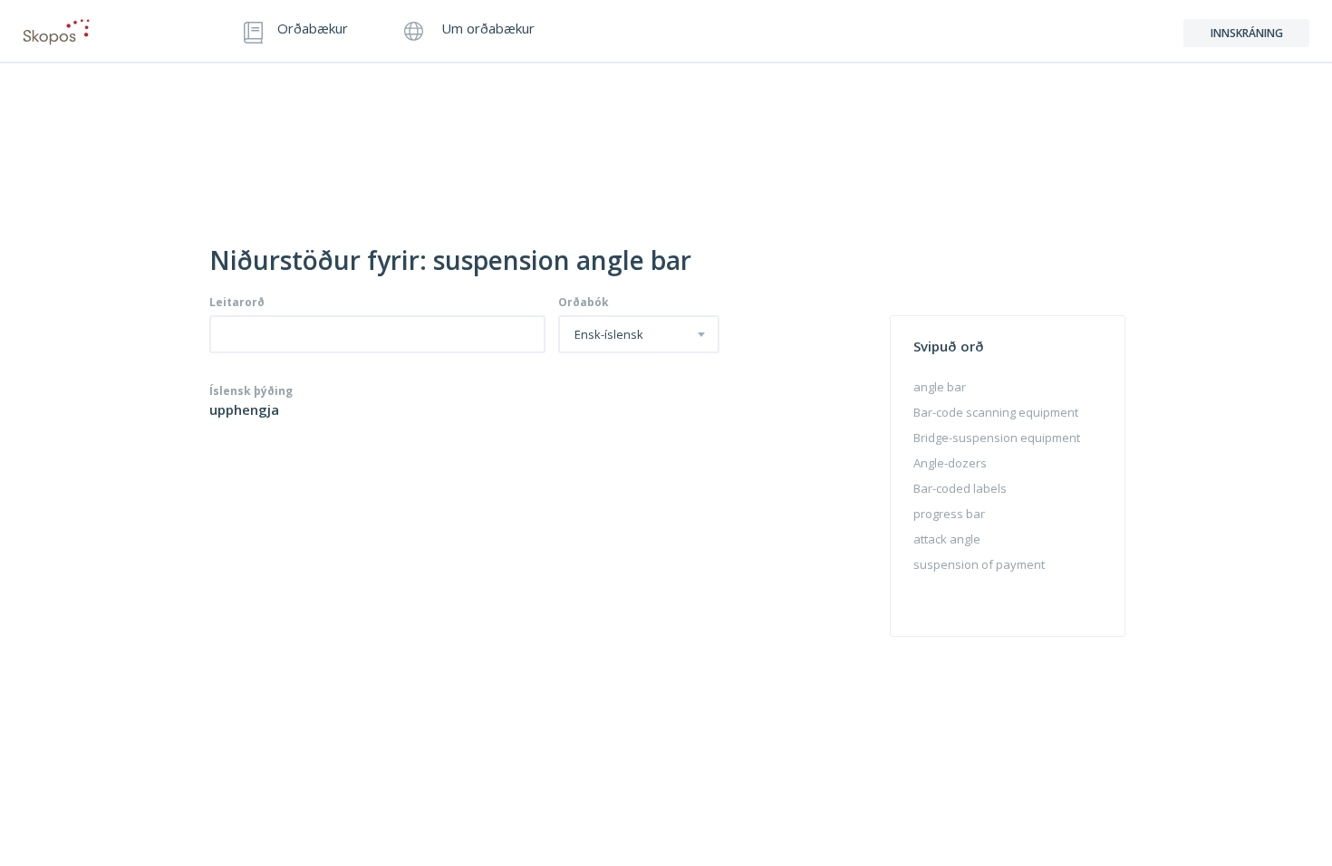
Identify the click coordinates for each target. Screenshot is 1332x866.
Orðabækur (312, 29)
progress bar (949, 513)
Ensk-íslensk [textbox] (608, 335)
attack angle (946, 539)
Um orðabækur (486, 29)
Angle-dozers (950, 463)
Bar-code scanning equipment (995, 412)
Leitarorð (237, 302)
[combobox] (638, 334)
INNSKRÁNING (1247, 33)
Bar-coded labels (960, 488)
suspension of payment (979, 564)
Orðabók (583, 302)
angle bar (939, 387)
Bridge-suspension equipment (996, 437)
